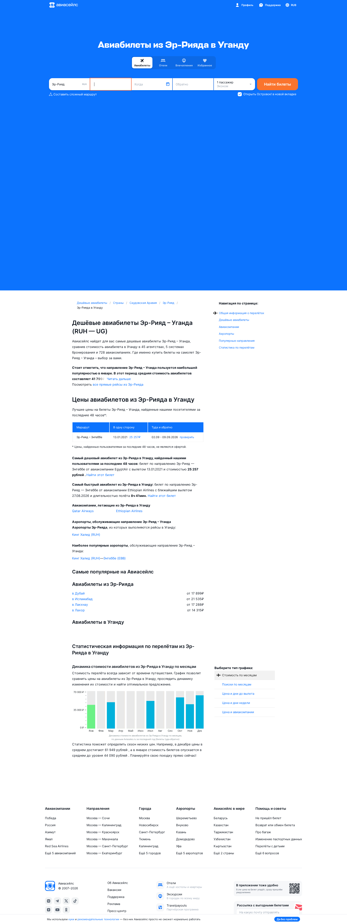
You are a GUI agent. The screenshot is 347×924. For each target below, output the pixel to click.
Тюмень (145, 839)
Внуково (182, 825)
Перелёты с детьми (270, 846)
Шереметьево (186, 818)
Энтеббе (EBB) (114, 558)
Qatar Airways (83, 511)
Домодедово (185, 839)
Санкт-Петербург (152, 832)
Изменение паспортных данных (278, 839)
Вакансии (114, 890)
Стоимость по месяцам (239, 675)
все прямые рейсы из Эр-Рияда (118, 384)
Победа (50, 818)
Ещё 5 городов (150, 853)
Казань (181, 832)
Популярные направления (237, 340)
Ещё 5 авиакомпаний (60, 853)
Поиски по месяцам (236, 684)
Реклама (113, 904)
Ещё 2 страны (224, 853)
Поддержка (115, 897)
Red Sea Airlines (56, 846)
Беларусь (221, 818)
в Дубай (78, 593)
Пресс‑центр (116, 911)
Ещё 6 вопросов (267, 853)
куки (71, 919)
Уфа (178, 846)
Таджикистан (223, 832)
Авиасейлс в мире (229, 809)
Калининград (148, 846)
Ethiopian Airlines (129, 511)
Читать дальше (119, 379)
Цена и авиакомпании (238, 712)
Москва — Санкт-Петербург (107, 846)
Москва (144, 818)
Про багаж (263, 832)
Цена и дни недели (236, 703)
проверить (187, 437)
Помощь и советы (270, 809)
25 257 (135, 437)
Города (145, 809)
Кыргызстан (223, 846)
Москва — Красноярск (103, 832)
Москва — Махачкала (102, 839)
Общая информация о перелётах (241, 313)
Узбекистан (222, 839)
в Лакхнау (80, 605)
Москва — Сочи (98, 818)
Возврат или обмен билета (275, 825)
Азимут (50, 832)
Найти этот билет (100, 475)
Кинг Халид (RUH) (86, 535)
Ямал (49, 839)
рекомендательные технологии (98, 919)
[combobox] (69, 84)
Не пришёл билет (268, 818)
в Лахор (78, 610)
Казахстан (221, 825)
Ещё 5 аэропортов (189, 853)
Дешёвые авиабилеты (234, 319)
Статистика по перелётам (236, 347)
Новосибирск (148, 825)
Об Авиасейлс (117, 883)
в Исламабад (82, 599)
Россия (50, 825)
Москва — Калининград (104, 825)
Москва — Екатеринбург (104, 853)
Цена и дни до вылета (238, 694)
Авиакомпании (229, 327)
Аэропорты (226, 333)
